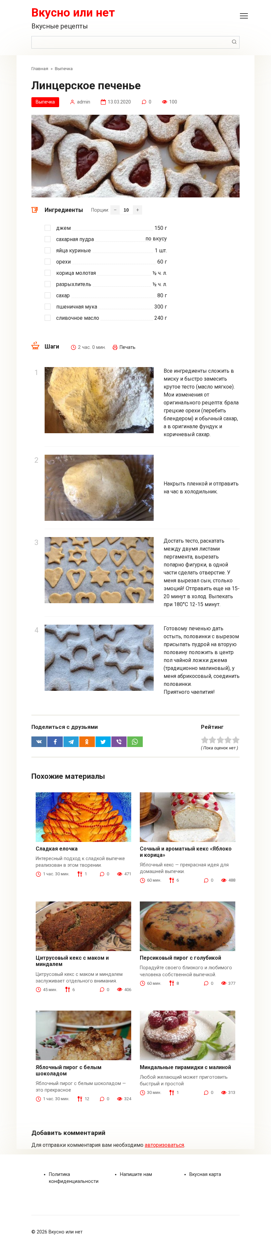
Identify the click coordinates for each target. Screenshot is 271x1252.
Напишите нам (136, 1174)
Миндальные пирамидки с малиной (185, 1067)
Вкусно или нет (73, 13)
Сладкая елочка (57, 849)
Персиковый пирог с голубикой (180, 958)
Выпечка (45, 102)
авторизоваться (164, 1145)
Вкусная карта (205, 1174)
